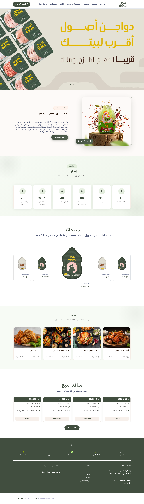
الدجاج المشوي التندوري (61, 350)
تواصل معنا (43, 4)
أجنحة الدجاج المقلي (122, 350)
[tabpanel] (72, 269)
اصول (35, 498)
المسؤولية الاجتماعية (73, 4)
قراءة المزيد (61, 137)
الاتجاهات (115, 418)
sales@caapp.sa (116, 473)
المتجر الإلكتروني (20, 4)
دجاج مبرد (106, 276)
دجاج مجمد (125, 276)
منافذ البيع (53, 4)
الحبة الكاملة (125, 274)
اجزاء (88, 474)
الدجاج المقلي (34, 350)
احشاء (88, 477)
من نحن (102, 4)
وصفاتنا (86, 4)
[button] (73, 84)
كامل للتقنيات (18, 498)
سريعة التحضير (85, 481)
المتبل (88, 484)
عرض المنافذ (72, 428)
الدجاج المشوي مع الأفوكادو (89, 350)
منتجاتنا (94, 4)
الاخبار (62, 4)
